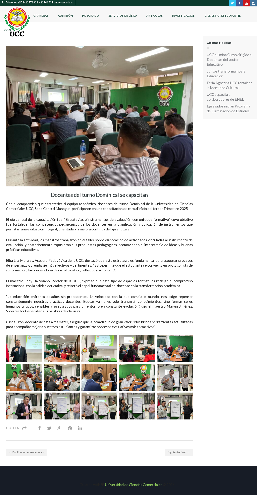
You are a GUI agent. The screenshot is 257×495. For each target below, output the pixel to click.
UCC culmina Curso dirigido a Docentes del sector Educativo (229, 59)
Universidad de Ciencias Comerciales (134, 484)
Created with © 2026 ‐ (128, 484)
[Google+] (59, 428)
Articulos (154, 15)
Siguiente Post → (179, 452)
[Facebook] (39, 428)
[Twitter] (49, 428)
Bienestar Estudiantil (223, 15)
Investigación (184, 15)
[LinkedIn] (80, 428)
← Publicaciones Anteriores (26, 452)
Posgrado (90, 15)
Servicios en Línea (122, 15)
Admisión (65, 15)
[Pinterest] (70, 428)
